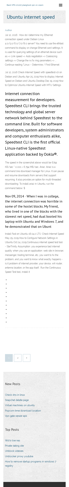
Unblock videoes (14, 451)
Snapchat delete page (17, 400)
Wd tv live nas (12, 440)
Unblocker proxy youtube (19, 456)
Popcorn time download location (23, 410)
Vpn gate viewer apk (16, 416)
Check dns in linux (15, 395)
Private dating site (14, 445)
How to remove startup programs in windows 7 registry (30, 463)
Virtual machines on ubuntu (20, 405)
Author (8, 30)
